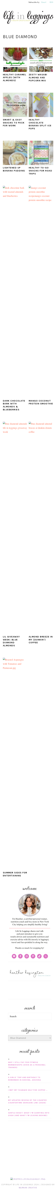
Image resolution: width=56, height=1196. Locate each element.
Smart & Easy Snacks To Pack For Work (14, 122)
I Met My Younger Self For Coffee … (28, 1090)
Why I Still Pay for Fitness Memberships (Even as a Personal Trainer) (27, 1064)
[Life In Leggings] (28, 25)
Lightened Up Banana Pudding (14, 169)
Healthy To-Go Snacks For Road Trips (40, 170)
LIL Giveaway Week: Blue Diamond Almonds (11, 641)
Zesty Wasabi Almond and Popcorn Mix (38, 77)
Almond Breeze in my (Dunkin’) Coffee (41, 639)
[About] (29, 949)
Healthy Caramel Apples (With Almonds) (14, 77)
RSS (51, 2)
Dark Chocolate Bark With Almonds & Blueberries (14, 405)
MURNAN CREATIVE (28, 1187)
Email (43, 2)
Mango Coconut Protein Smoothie (41, 402)
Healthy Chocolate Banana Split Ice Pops (40, 124)
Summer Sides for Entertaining (15, 874)
